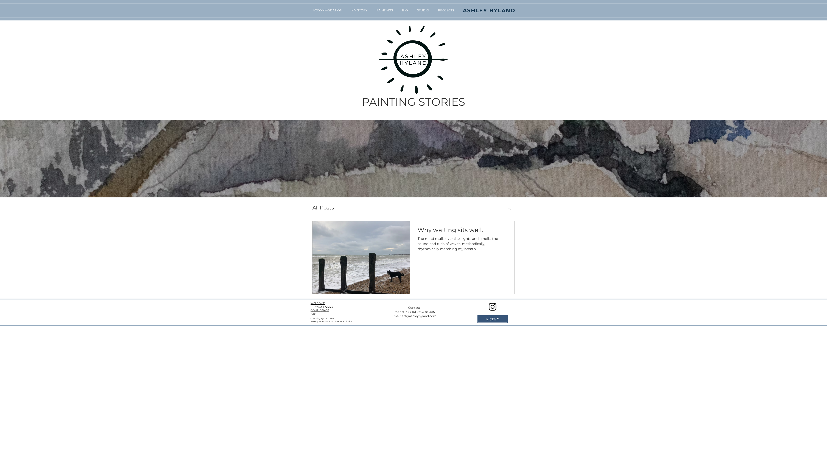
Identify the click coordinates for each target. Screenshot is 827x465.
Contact (414, 308)
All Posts (323, 208)
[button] (509, 208)
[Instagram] (492, 307)
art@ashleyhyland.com (419, 316)
